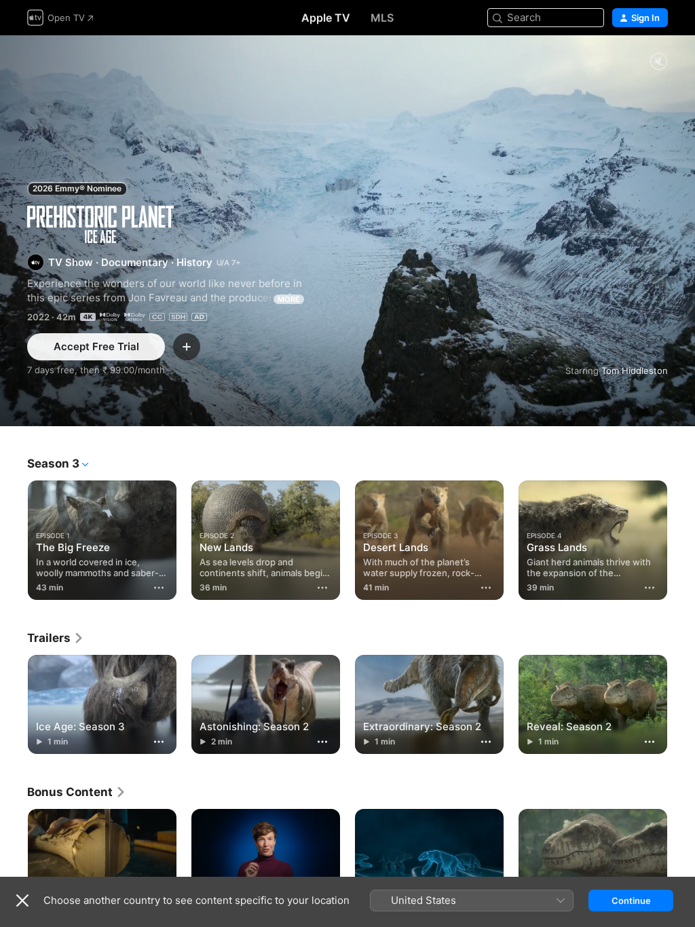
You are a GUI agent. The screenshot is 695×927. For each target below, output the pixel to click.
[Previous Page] (13, 537)
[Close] (22, 900)
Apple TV (325, 17)
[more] (158, 587)
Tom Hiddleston (634, 370)
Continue (631, 900)
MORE (289, 299)
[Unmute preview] (658, 62)
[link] (55, 637)
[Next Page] (681, 537)
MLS (382, 17)
